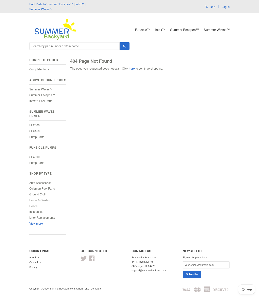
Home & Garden (39, 200)
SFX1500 (35, 131)
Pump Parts (36, 137)
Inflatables (35, 212)
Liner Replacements (42, 217)
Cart (212, 7)
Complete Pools (39, 69)
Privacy (33, 267)
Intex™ (160, 29)
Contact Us (35, 262)
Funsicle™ (142, 29)
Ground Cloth (38, 194)
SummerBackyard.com (62, 288)
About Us (34, 257)
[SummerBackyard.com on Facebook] (92, 259)
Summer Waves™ (217, 29)
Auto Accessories (40, 183)
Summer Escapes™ (184, 29)
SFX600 (34, 125)
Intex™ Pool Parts (40, 101)
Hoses (33, 206)
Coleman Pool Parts (42, 188)
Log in (226, 7)
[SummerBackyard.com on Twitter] (84, 259)
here (132, 68)
